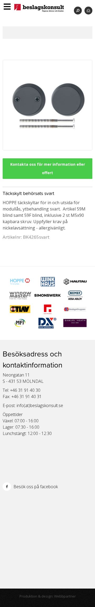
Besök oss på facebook (35, 486)
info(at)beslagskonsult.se (40, 405)
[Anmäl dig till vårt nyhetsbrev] (88, 10)
